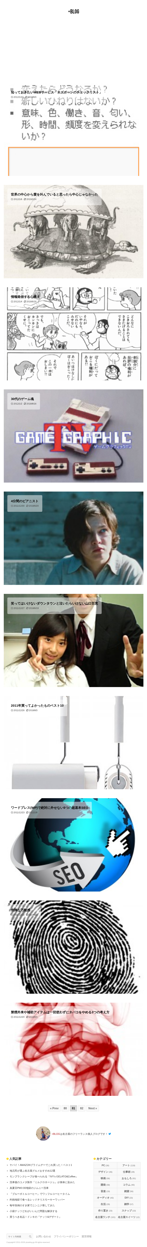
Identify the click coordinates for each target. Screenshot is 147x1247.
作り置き (105, 1210)
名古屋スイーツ (129, 1217)
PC (105, 1165)
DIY (129, 1197)
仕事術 (129, 1171)
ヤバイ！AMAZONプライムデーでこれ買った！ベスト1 (41, 1165)
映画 (105, 1178)
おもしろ (129, 1178)
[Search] (31, 1237)
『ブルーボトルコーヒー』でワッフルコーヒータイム (40, 1193)
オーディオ (105, 1197)
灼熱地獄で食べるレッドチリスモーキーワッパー (37, 1199)
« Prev (54, 1108)
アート (128, 1165)
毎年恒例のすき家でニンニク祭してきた (32, 1205)
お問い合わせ (43, 1236)
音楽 (105, 1191)
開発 (105, 1184)
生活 (105, 1204)
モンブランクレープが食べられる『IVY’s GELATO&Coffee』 (44, 1176)
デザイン (105, 1171)
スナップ (129, 1210)
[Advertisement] (73, 49)
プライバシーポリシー (66, 1236)
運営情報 (87, 1236)
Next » (92, 1108)
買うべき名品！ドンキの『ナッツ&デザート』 (35, 1216)
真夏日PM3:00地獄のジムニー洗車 (29, 1187)
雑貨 (128, 1191)
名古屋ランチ (105, 1217)
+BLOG (73, 11)
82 (81, 1108)
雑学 (128, 1204)
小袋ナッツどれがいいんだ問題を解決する (33, 1211)
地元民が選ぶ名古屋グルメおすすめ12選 (32, 1170)
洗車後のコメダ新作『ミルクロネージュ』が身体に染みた (42, 1182)
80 (65, 1108)
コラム (129, 1184)
